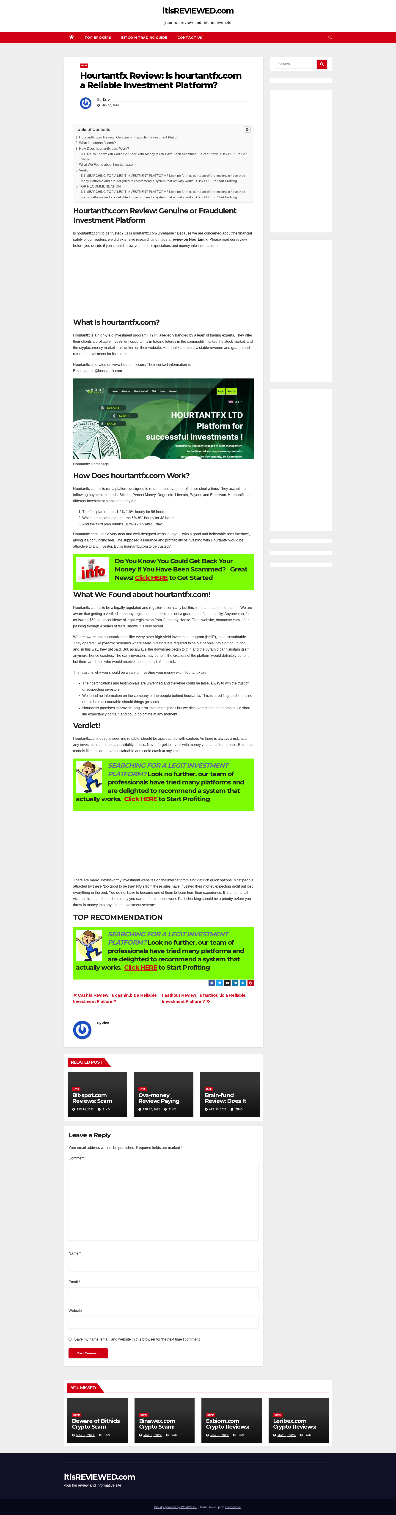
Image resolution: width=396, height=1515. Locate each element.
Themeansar (233, 1507)
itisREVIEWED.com (198, 11)
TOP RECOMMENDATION (100, 186)
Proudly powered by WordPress (175, 1507)
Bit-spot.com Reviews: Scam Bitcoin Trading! (93, 1101)
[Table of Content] (247, 129)
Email (74, 1282)
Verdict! (84, 170)
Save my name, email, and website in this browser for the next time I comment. (137, 1339)
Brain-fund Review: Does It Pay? (225, 1101)
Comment (78, 1158)
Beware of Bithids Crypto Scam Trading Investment (96, 1429)
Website (75, 1311)
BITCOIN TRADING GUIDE (144, 38)
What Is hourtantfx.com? (97, 143)
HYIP (84, 65)
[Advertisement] (163, 285)
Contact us (189, 38)
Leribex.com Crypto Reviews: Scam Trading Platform (294, 1429)
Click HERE (151, 578)
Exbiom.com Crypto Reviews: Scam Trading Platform (227, 1429)
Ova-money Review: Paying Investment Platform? (158, 1104)
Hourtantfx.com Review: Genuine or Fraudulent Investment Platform (130, 137)
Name (75, 1253)
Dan (106, 1435)
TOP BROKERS (98, 38)
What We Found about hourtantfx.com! (108, 164)
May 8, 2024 (287, 1435)
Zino (106, 99)
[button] (330, 37)
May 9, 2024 (85, 1435)
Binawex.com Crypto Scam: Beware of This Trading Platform (162, 1429)
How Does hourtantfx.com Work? (104, 148)
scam (76, 1415)
